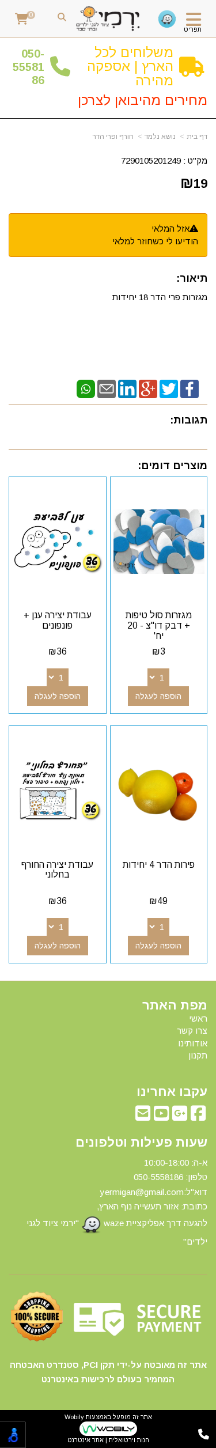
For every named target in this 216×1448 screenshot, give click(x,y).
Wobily (74, 1416)
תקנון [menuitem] (197, 1055)
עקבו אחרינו (172, 1092)
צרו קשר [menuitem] (192, 1030)
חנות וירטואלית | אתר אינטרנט (108, 1439)
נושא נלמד (160, 137)
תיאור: (191, 278)
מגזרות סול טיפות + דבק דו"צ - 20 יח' (159, 625)
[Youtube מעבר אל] (161, 1116)
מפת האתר (174, 1005)
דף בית (197, 137)
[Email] (106, 388)
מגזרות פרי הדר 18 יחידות (159, 297)
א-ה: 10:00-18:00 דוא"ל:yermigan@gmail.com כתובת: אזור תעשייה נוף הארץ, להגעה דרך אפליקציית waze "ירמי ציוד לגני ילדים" (116, 1202)
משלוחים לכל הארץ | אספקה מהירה (130, 66)
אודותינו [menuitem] (192, 1043)
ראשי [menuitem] (198, 1018)
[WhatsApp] (86, 388)
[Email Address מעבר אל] (142, 1116)
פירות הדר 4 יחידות (159, 864)
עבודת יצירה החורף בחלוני (57, 870)
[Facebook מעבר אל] (198, 1116)
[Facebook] (189, 388)
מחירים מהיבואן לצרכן (142, 100)
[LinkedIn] (127, 388)
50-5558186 (28, 67)
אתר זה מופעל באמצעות (108, 1428)
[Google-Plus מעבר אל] (179, 1116)
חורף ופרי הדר (113, 137)
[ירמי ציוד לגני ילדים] (107, 19)
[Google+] (148, 388)
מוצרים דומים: (172, 465)
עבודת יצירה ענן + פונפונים (58, 620)
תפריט (193, 29)
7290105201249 (151, 160)
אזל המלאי (170, 228)
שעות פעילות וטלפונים (141, 1143)
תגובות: (188, 420)
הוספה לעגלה (158, 696)
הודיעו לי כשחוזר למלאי (155, 241)
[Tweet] (169, 388)
